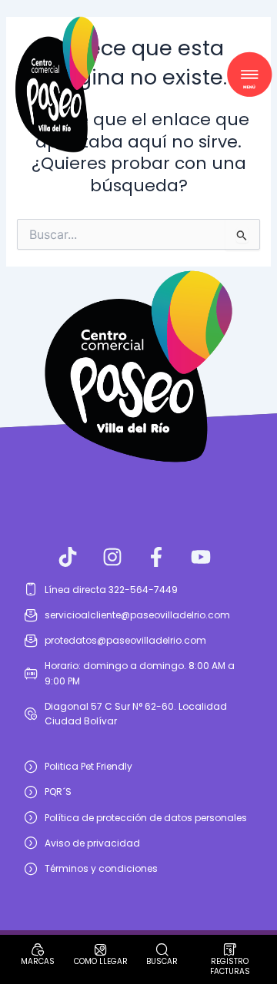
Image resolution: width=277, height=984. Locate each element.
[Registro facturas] (230, 949)
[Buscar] (162, 949)
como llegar (101, 961)
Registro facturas (230, 966)
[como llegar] (101, 949)
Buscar (162, 961)
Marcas (38, 961)
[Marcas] (38, 949)
